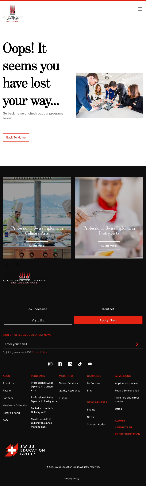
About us (8, 383)
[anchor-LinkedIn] (73, 365)
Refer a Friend (11, 412)
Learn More (37, 245)
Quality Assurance (69, 390)
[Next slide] (17, 264)
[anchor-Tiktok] (83, 365)
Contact (108, 309)
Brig (89, 390)
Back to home (16, 137)
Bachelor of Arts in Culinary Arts (42, 410)
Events (91, 409)
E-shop (63, 397)
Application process (126, 383)
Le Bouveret (94, 383)
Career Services (68, 383)
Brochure (40, 309)
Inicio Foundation (127, 434)
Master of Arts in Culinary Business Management (41, 423)
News (90, 416)
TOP (134, 467)
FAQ (5, 420)
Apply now (108, 320)
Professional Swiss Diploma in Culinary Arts (37, 230)
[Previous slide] (6, 264)
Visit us (38, 320)
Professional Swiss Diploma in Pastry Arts (109, 230)
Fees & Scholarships (127, 390)
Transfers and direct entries (127, 399)
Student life (123, 427)
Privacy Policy (39, 352)
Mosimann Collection (15, 405)
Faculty (7, 390)
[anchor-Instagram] (53, 365)
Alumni (120, 420)
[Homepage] (12, 13)
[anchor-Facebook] (63, 365)
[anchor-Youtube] (93, 365)
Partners (8, 397)
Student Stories (96, 424)
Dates (118, 408)
